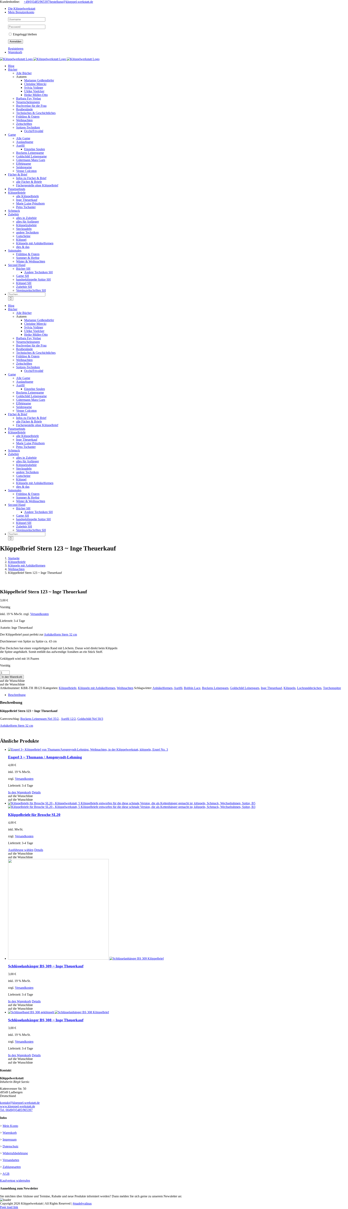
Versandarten (11, 1160)
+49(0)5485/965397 (36, 1)
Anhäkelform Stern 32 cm (60, 634)
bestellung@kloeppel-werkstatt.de (71, 1)
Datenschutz (10, 1146)
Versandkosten (39, 614)
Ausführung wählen (20, 850)
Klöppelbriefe (67, 688)
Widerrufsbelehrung (15, 1153)
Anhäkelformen (162, 688)
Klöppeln (289, 688)
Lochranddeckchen (309, 688)
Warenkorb (10, 1132)
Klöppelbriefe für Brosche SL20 (34, 815)
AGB (5, 1173)
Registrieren (15, 48)
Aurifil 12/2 (68, 718)
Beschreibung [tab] (17, 695)
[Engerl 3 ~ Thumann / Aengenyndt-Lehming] (178, 749)
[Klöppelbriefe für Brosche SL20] (178, 805)
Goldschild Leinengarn (244, 688)
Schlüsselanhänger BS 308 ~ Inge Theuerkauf (45, 1020)
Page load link (9, 1207)
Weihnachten (125, 688)
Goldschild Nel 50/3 (90, 718)
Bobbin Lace (192, 688)
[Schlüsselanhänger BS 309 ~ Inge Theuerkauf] (178, 909)
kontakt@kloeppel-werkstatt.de (20, 1102)
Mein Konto (10, 1126)
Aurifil (178, 688)
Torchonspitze (332, 688)
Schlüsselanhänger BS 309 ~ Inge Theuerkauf (45, 966)
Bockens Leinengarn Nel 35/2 (39, 718)
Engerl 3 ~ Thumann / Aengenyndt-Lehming (45, 757)
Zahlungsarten (12, 1167)
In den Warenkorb (12, 676)
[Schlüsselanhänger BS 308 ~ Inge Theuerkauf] (178, 1012)
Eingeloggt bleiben (24, 34)
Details (36, 792)
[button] (12, 680)
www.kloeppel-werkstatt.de (17, 1106)
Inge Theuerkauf (271, 688)
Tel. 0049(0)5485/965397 (16, 1110)
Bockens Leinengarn (215, 688)
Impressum (10, 1139)
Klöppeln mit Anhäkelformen (96, 688)
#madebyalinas (82, 1203)
